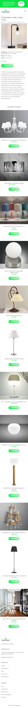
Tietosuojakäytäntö (6, 694)
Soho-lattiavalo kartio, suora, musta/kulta (14, 576)
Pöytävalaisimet (5, 53)
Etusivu (3, 22)
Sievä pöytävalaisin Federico (14, 315)
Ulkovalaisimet (5, 676)
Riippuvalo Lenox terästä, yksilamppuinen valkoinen (14, 619)
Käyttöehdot (4, 692)
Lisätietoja (7, 65)
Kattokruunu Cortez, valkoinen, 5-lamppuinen (14, 140)
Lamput (3, 665)
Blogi (2, 686)
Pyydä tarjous (21, 3)
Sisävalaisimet (18, 52)
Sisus (2, 671)
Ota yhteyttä (4, 689)
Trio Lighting (13, 53)
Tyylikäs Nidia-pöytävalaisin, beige (14, 358)
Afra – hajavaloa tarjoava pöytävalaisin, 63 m (14, 402)
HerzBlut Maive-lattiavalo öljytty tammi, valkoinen (14, 488)
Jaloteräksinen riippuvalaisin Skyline (14, 183)
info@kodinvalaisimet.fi (7, 657)
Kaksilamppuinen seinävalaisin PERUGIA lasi (14, 532)
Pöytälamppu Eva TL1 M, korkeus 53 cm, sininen (14, 227)
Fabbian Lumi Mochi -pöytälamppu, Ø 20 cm (14, 445)
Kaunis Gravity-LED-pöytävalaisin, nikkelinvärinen (14, 271)
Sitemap (3, 697)
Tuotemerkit (11, 52)
